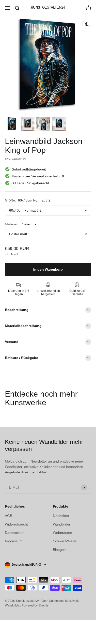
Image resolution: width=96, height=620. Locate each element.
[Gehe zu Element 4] (59, 124)
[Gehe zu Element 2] (27, 124)
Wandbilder (61, 524)
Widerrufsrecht (16, 524)
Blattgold (59, 550)
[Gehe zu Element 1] (12, 124)
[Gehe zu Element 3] (43, 124)
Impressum (13, 541)
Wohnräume (62, 533)
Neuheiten (61, 516)
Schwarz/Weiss (65, 541)
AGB (8, 516)
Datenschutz (14, 533)
